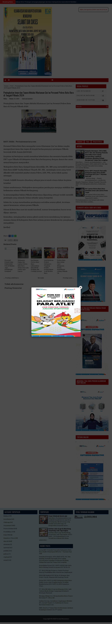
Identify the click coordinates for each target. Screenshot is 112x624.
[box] (56, 312)
